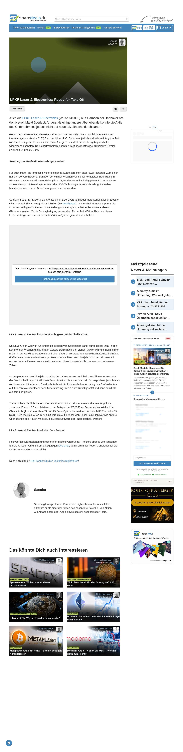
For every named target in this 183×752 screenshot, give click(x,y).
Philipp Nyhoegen (104, 595)
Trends (41, 27)
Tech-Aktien (17, 109)
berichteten (69, 203)
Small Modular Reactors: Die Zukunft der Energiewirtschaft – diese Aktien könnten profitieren (151, 371)
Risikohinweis (139, 479)
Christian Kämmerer (103, 561)
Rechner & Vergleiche (83, 27)
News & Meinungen (24, 27)
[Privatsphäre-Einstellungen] (9, 743)
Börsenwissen (61, 27)
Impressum (153, 477)
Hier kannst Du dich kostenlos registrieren (54, 462)
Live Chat (63, 446)
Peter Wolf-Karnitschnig (43, 561)
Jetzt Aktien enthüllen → (152, 460)
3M (149, 127)
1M (155, 127)
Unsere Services (113, 27)
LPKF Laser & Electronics (40, 118)
